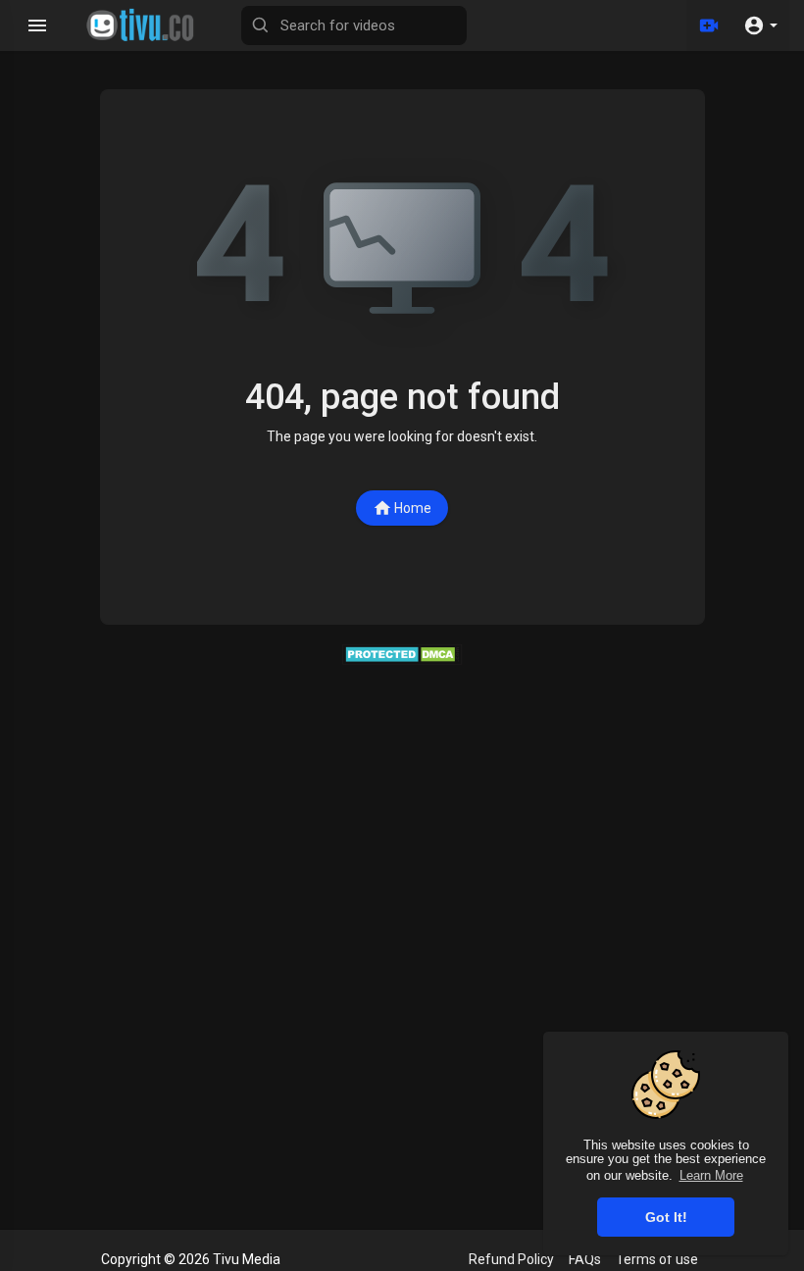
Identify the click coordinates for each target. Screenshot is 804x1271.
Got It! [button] (666, 1217)
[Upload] (709, 25)
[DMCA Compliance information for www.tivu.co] (402, 653)
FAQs (585, 1259)
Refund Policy (511, 1259)
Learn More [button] (711, 1175)
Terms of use (657, 1259)
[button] (760, 25)
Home (412, 508)
